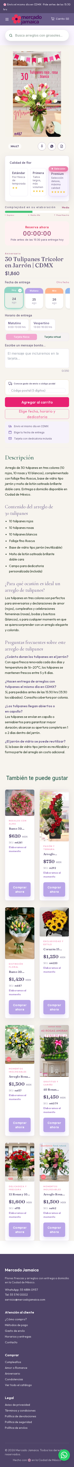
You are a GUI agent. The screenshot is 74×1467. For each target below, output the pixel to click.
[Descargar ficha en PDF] (62, 146)
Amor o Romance (16, 1368)
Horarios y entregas (18, 1336)
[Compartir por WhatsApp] (52, 146)
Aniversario (13, 253)
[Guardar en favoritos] (42, 146)
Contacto (11, 1342)
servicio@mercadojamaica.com (25, 1299)
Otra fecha (62, 282)
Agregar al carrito (37, 402)
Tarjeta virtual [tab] (52, 336)
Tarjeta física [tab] (21, 336)
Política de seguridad (18, 1422)
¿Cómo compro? (16, 1319)
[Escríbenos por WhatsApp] (64, 1455)
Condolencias (14, 1379)
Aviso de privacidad (17, 1405)
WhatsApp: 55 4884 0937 (21, 1290)
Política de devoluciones (20, 1416)
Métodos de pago (16, 1325)
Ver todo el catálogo (18, 1385)
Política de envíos (16, 1428)
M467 (15, 146)
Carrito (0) (62, 18)
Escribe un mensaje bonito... (25, 345)
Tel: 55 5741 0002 (16, 1294)
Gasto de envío (15, 1331)
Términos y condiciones (20, 1410)
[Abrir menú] (7, 19)
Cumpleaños (13, 1362)
